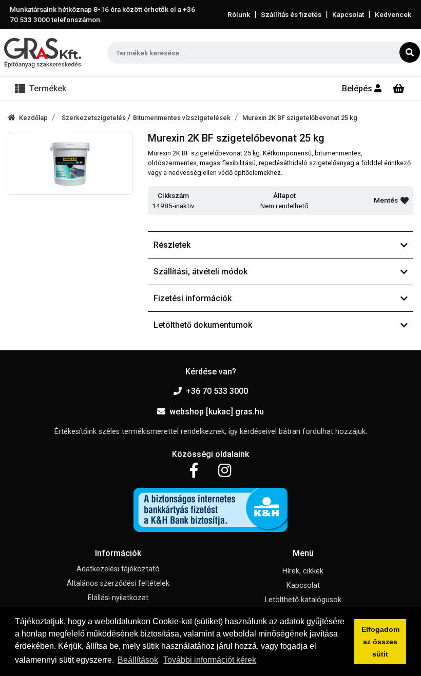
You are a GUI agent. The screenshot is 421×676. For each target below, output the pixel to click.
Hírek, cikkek (302, 571)
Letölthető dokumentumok (203, 325)
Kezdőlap (33, 118)
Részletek (172, 245)
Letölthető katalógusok (303, 599)
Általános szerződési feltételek (118, 583)
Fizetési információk (193, 298)
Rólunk (238, 14)
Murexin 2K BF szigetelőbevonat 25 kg (299, 118)
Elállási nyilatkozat (118, 597)
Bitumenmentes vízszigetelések (182, 118)
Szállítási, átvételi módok (200, 271)
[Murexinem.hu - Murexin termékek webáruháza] (42, 52)
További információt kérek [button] (209, 659)
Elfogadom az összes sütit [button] (380, 641)
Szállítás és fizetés (291, 14)
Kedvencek (393, 14)
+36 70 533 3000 (217, 391)
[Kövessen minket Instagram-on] (225, 471)
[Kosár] (399, 89)
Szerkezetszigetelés (94, 118)
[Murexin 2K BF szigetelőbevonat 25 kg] (70, 163)
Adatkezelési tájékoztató (118, 569)
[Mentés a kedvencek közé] (404, 200)
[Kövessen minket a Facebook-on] (194, 471)
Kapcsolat (348, 14)
